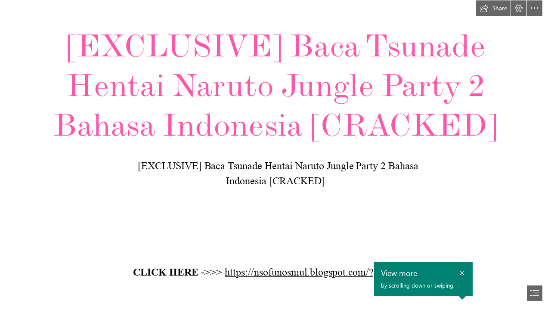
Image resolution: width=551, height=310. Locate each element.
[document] (275, 155)
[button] (493, 8)
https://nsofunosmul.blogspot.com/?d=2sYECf (321, 272)
